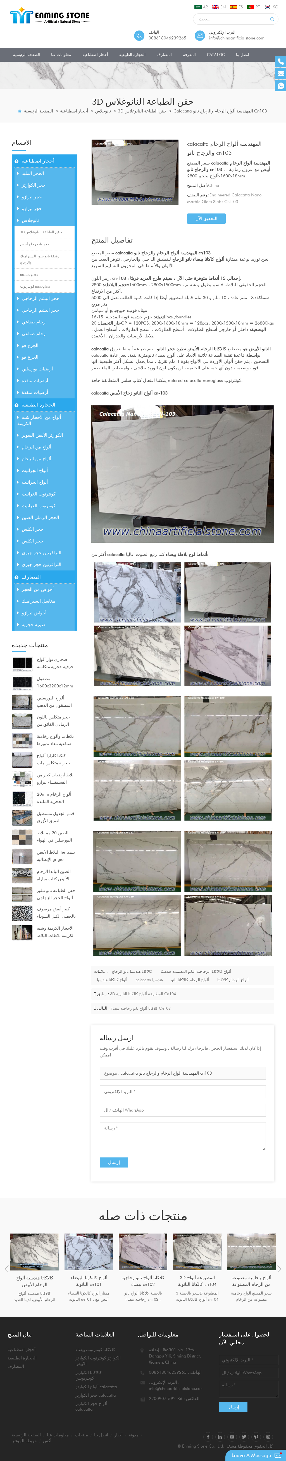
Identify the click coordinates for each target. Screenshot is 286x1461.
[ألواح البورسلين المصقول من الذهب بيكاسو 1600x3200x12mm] (22, 701)
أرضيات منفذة (35, 380)
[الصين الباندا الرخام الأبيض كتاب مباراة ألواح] (22, 875)
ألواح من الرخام (36, 447)
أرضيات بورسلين (37, 369)
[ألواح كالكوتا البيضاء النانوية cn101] (89, 1252)
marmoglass (29, 274)
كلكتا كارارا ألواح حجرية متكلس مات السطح (53, 760)
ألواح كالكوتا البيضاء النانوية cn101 (89, 1281)
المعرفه (189, 55)
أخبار (118, 1434)
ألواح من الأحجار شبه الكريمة (39, 420)
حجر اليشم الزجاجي (40, 298)
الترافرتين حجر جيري (41, 552)
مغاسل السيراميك (38, 601)
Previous (7, 1268)
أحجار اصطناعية (95, 55)
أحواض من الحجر (38, 589)
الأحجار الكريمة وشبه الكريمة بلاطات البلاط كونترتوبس (56, 932)
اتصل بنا (242, 55)
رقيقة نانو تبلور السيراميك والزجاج (39, 259)
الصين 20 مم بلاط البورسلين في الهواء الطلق (54, 837)
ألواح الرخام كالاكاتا (233, 980)
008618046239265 (167, 38)
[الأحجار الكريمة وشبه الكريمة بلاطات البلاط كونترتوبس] (22, 932)
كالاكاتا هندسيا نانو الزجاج (132, 971)
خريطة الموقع (25, 1440)
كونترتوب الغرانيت (39, 494)
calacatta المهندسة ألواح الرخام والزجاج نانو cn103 (166, 1073)
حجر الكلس (32, 529)
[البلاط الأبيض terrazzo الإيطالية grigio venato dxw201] (22, 856)
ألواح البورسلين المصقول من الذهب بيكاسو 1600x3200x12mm (55, 702)
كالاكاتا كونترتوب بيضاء (95, 1349)
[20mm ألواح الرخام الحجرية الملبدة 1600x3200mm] (22, 798)
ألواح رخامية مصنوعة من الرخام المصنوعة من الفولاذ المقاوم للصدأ (251, 1281)
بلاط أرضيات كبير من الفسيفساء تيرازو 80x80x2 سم (55, 779)
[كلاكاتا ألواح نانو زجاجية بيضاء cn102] (143, 1252)
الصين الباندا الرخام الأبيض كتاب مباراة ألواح (54, 875)
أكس (47, 1440)
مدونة (134, 1434)
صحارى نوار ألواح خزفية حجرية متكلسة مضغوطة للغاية (55, 663)
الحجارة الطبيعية (132, 55)
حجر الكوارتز (34, 185)
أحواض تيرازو (34, 613)
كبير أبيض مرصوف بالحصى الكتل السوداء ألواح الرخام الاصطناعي (56, 913)
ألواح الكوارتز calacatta (96, 1386)
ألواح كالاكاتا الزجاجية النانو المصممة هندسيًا (196, 971)
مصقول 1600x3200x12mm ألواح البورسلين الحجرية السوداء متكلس (55, 683)
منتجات (81, 1434)
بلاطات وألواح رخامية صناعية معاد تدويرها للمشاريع (55, 740)
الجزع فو (30, 345)
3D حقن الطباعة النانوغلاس (142, 111)
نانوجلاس (103, 111)
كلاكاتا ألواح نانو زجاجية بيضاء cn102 (141, 1008)
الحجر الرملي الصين (40, 517)
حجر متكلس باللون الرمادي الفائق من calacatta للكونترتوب (56, 721)
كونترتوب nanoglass (35, 286)
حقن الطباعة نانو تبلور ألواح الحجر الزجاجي (56, 894)
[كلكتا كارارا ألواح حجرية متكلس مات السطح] (22, 759)
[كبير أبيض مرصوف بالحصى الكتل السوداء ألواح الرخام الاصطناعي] (22, 912)
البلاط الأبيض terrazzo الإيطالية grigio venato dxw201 (56, 856)
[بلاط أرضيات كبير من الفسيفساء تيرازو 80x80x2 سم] (22, 778)
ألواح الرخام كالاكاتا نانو (190, 980)
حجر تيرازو (32, 196)
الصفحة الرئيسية (26, 55)
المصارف (164, 55)
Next (279, 1268)
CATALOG (216, 55)
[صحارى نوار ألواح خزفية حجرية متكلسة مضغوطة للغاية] (22, 663)
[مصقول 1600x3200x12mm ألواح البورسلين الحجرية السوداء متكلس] (22, 682)
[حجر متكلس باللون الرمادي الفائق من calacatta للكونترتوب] (22, 721)
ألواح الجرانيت (35, 470)
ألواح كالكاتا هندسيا (112, 980)
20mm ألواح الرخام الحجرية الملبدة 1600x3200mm (54, 798)
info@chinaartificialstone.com (236, 38)
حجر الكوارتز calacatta (95, 1395)
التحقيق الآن (206, 218)
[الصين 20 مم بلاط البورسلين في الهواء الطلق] (22, 836)
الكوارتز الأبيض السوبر (42, 435)
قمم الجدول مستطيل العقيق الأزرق (55, 817)
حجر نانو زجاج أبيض (34, 244)
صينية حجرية (34, 624)
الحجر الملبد (33, 173)
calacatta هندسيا (149, 980)
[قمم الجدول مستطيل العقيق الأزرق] (22, 817)
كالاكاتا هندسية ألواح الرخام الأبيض (34, 1281)
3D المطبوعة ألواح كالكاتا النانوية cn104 (143, 994)
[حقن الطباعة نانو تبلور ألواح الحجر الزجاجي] (22, 894)
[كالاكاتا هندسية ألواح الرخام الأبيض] (34, 1252)
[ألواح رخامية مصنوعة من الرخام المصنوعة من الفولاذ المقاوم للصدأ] (251, 1252)
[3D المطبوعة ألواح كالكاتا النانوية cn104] (197, 1252)
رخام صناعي (34, 322)
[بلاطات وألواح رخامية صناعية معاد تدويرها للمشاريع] (22, 740)
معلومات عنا (61, 55)
